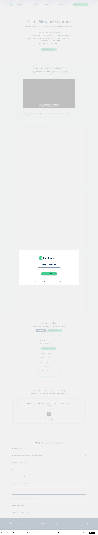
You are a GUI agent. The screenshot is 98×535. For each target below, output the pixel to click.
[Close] (96, 533)
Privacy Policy (52, 279)
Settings (85, 532)
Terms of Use (45, 279)
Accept (91, 532)
